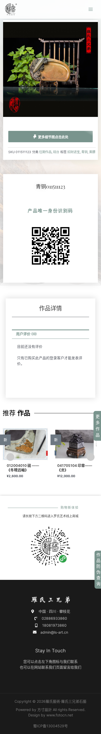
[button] (10, 457)
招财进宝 (73, 152)
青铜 (84, 152)
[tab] (50, 334)
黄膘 (92, 152)
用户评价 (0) (26, 334)
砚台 (56, 152)
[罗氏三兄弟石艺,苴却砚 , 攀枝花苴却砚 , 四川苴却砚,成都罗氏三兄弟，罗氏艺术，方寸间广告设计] (11, 9)
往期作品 (45, 152)
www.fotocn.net (59, 715)
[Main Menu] (91, 9)
